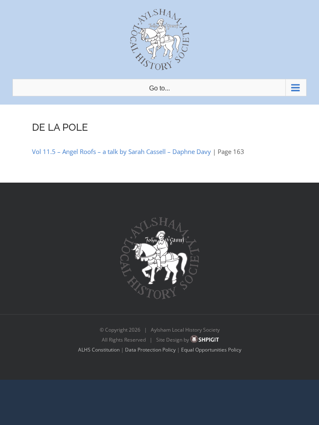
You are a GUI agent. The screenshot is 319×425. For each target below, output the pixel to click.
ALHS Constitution (99, 349)
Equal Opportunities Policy (211, 349)
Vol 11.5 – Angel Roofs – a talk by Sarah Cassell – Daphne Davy (121, 151)
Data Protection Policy (150, 349)
